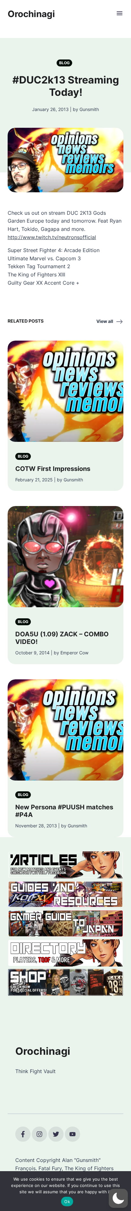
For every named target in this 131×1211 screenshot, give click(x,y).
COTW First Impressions (52, 469)
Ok (67, 1201)
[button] (118, 1198)
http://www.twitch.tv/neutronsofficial (52, 237)
